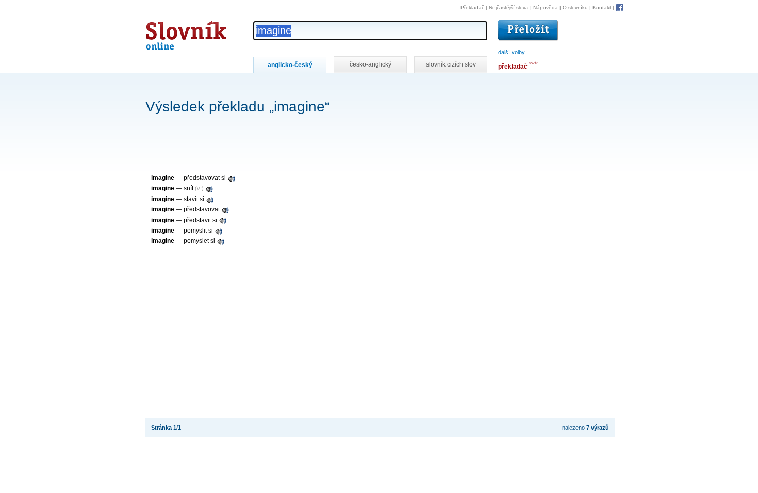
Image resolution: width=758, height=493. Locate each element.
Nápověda (545, 7)
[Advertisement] (333, 87)
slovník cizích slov (451, 64)
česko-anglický (370, 64)
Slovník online (167, 32)
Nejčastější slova (509, 7)
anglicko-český (290, 65)
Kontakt (601, 7)
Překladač (472, 7)
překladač (513, 66)
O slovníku (575, 7)
